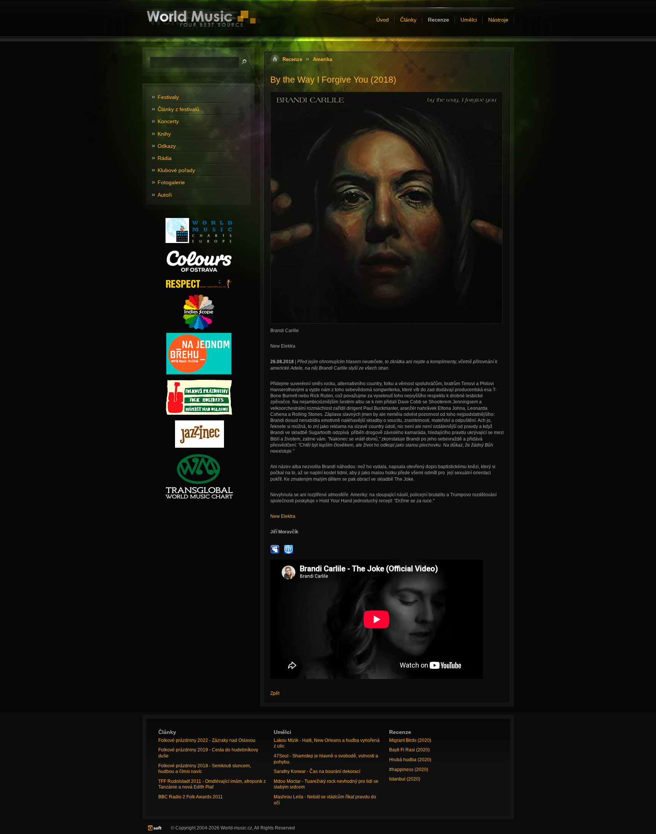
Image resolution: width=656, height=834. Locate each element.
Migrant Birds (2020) (410, 740)
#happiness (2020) (408, 769)
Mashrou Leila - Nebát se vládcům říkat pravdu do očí (325, 800)
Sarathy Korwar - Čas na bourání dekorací (317, 771)
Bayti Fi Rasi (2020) (409, 749)
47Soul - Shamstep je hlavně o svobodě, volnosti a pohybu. (326, 759)
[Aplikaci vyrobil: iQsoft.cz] (154, 828)
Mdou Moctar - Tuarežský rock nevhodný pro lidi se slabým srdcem (326, 784)
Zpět (274, 693)
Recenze (292, 59)
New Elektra (282, 516)
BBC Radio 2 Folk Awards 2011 (190, 797)
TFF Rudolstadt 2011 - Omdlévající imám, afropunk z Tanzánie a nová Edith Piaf (212, 784)
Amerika (322, 59)
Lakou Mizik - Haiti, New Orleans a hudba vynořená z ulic (327, 743)
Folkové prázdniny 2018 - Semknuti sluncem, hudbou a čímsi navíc (204, 768)
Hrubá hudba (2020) (410, 759)
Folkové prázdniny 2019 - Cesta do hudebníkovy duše (208, 753)
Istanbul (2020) (404, 779)
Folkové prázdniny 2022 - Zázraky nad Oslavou (206, 740)
